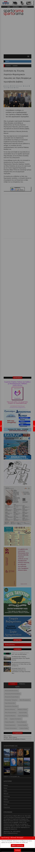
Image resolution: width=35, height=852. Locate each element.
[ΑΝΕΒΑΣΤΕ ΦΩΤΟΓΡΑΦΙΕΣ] (1, 426)
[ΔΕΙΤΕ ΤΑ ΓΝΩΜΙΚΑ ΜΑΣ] (34, 426)
